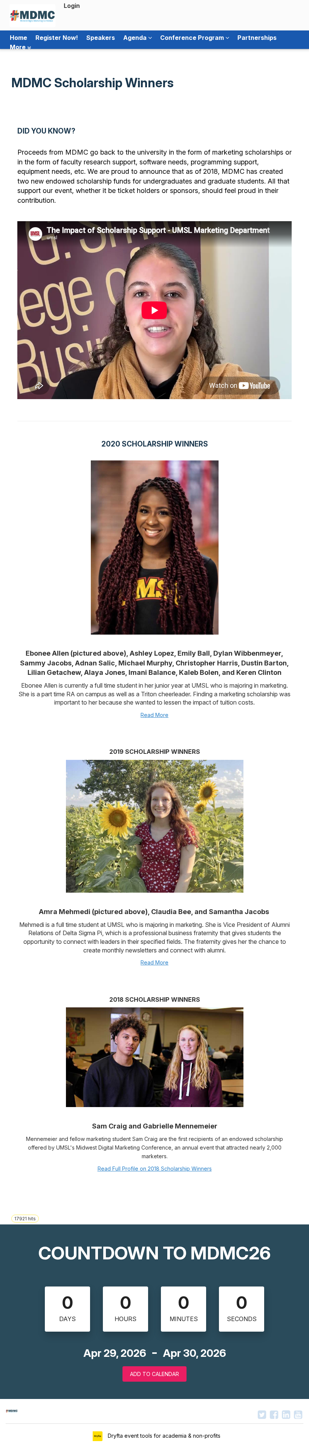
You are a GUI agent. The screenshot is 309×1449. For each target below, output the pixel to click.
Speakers (100, 37)
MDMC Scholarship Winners (92, 82)
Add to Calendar (154, 1374)
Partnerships (257, 37)
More (18, 47)
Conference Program (192, 37)
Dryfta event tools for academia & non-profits (163, 1435)
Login (72, 5)
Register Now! (56, 37)
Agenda (135, 37)
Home (18, 37)
